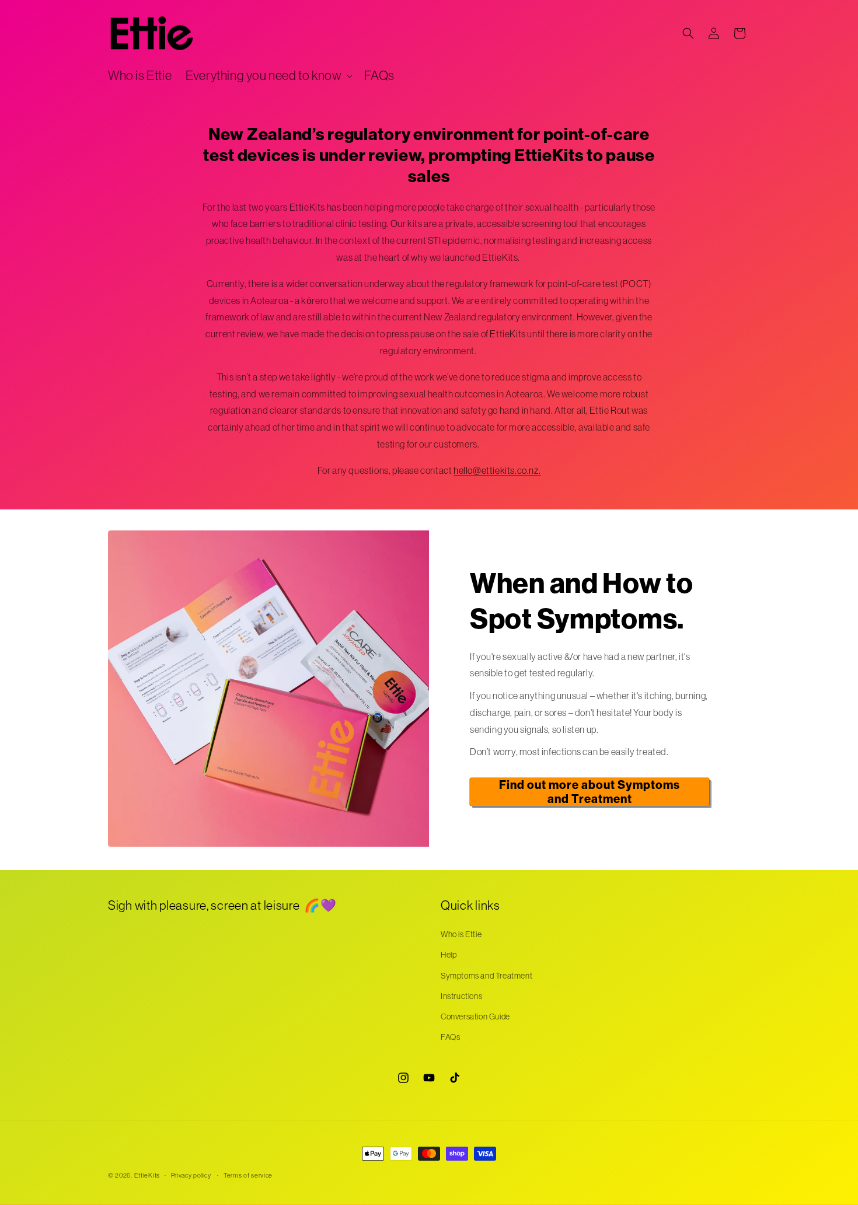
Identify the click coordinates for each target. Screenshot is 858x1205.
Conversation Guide (475, 1016)
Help (448, 954)
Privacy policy (191, 1175)
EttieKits (147, 1175)
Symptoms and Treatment (486, 975)
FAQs (450, 1037)
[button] (268, 76)
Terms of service (248, 1175)
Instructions (461, 996)
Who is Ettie (461, 934)
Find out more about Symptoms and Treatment (589, 792)
